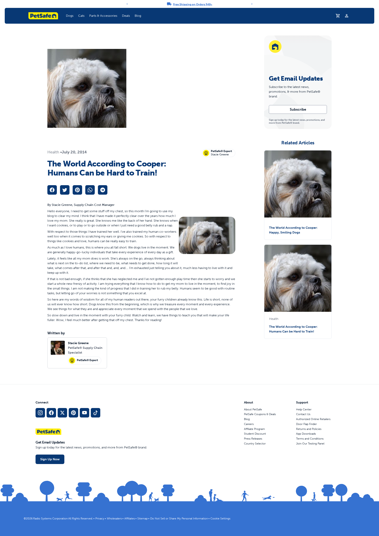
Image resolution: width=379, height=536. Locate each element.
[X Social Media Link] (62, 412)
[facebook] (52, 190)
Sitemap (142, 518)
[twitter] (64, 190)
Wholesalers (114, 518)
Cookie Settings (220, 518)
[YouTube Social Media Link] (84, 412)
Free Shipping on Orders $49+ (192, 4)
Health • (54, 152)
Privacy (99, 518)
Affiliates (129, 518)
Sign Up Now (50, 459)
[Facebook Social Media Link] (51, 412)
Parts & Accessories (103, 16)
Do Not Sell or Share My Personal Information (179, 518)
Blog (138, 16)
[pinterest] (77, 190)
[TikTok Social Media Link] (95, 412)
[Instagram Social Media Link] (40, 412)
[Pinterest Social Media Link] (73, 412)
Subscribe (298, 109)
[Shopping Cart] (338, 16)
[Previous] (127, 4)
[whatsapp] (90, 190)
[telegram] (102, 190)
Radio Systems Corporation (50, 518)
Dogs (69, 16)
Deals (126, 16)
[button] (69, 16)
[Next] (252, 4)
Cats (81, 16)
